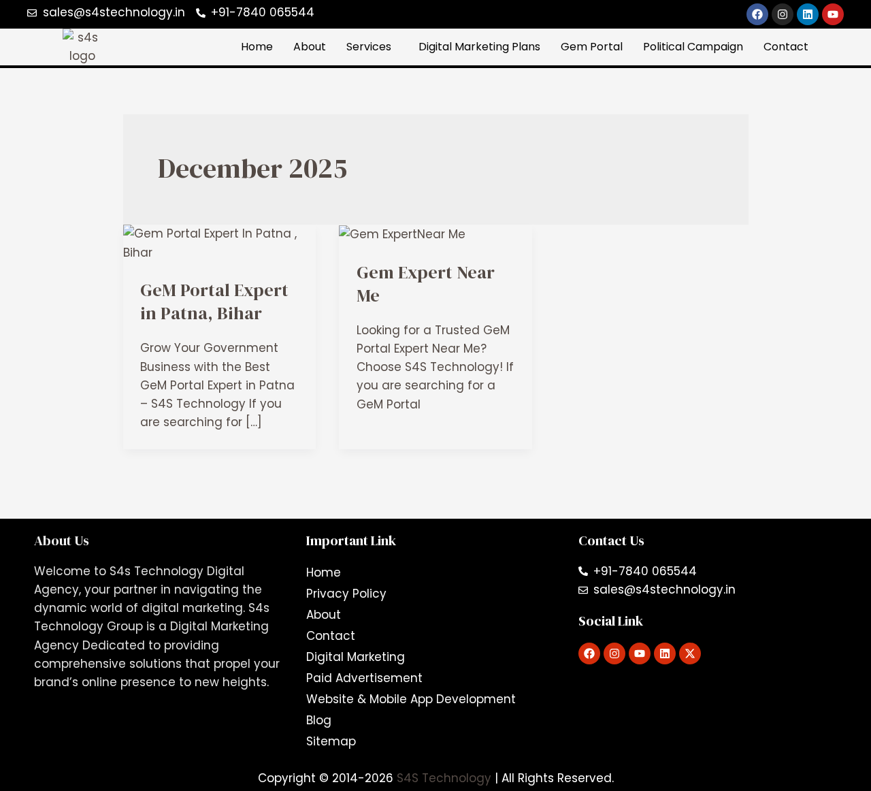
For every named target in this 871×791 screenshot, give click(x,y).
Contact (785, 46)
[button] (372, 47)
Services (368, 46)
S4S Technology (446, 778)
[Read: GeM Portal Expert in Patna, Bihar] (219, 242)
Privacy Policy (346, 593)
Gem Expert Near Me (426, 284)
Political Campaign (693, 46)
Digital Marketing (355, 657)
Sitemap (331, 741)
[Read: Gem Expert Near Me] (402, 233)
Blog (318, 720)
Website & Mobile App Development (411, 699)
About (309, 46)
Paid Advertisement (364, 678)
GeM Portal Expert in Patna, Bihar (214, 301)
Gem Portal (592, 46)
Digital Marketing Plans (479, 46)
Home (257, 46)
